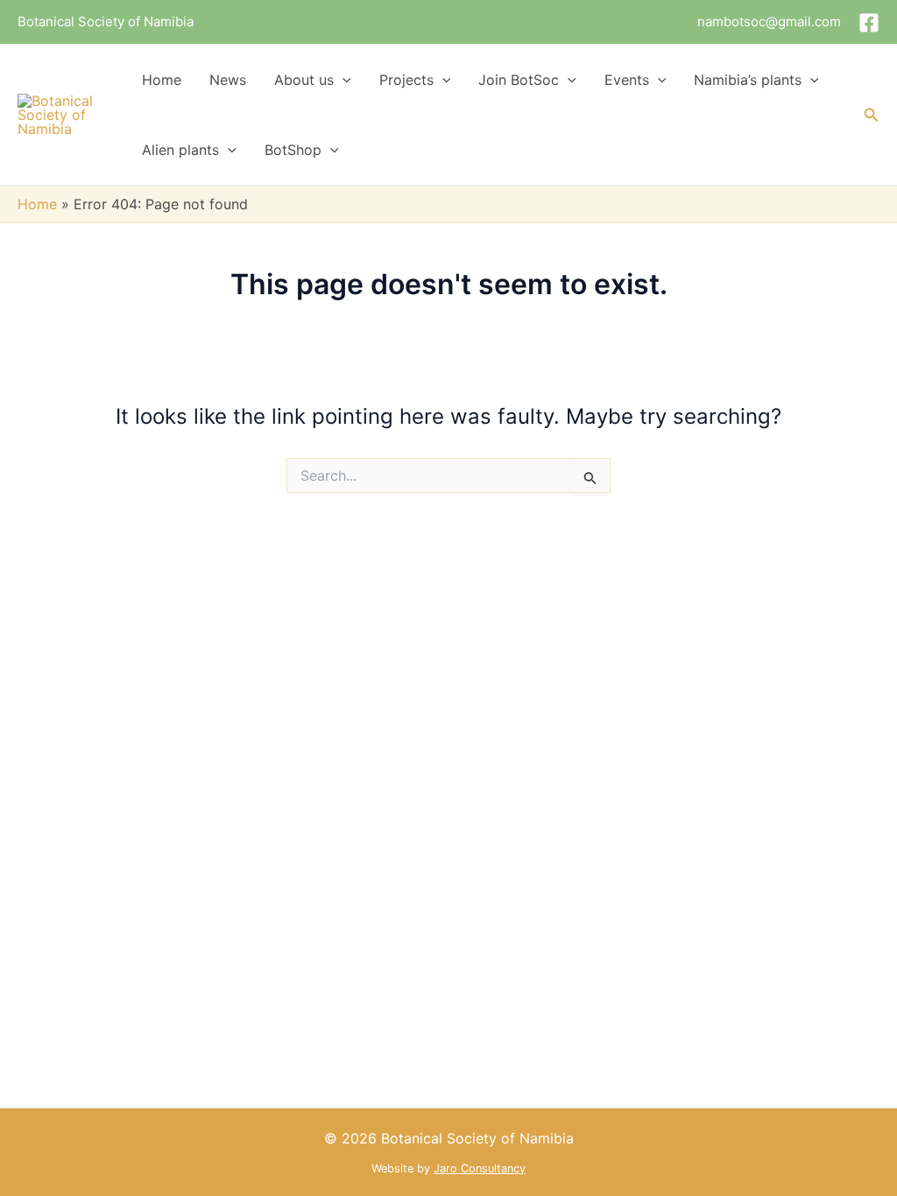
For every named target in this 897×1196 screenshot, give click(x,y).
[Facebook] (868, 22)
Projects (406, 79)
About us (304, 79)
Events (626, 79)
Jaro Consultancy (480, 1168)
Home (161, 79)
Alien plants (180, 149)
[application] (342, 80)
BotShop (293, 149)
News (227, 79)
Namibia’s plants (748, 79)
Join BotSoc (518, 79)
